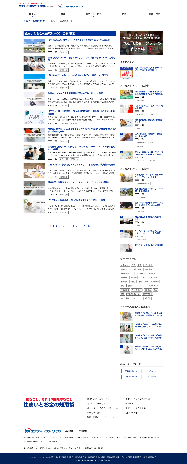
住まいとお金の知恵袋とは (137, 399)
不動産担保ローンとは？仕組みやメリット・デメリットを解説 (149, 176)
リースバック (141, 273)
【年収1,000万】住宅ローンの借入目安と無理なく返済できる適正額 (79, 40)
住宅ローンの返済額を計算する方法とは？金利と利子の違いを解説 (149, 204)
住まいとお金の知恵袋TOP (34, 21)
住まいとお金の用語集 (135, 408)
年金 (155, 290)
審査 (122, 294)
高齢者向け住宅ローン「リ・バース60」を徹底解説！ (149, 190)
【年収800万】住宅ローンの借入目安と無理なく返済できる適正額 (78, 75)
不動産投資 (125, 290)
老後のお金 (137, 269)
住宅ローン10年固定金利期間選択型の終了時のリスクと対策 (75, 93)
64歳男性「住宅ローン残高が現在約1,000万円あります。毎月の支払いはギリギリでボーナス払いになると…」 (149, 325)
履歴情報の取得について (149, 437)
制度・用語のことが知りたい (100, 417)
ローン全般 (125, 298)
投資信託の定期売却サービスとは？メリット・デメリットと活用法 (78, 182)
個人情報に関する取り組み (34, 437)
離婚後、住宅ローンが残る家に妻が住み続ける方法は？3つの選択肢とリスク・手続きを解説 (82, 130)
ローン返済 (153, 277)
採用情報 (83, 431)
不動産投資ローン (133, 294)
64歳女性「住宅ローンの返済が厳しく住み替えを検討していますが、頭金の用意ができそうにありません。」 (149, 314)
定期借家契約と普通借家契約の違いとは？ (149, 121)
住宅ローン (125, 265)
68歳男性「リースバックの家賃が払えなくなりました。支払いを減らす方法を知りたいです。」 (149, 347)
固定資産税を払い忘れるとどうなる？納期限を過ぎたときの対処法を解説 (149, 93)
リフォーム (142, 286)
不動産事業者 (147, 294)
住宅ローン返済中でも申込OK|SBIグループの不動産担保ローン (148, 69)
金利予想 (147, 298)
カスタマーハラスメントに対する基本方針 (119, 437)
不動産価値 (155, 282)
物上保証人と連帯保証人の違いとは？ (148, 218)
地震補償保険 (153, 286)
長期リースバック (131, 377)
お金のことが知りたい (97, 403)
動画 (124, 14)
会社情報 (69, 431)
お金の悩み (148, 269)
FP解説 (133, 282)
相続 (140, 282)
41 (77, 226)
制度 (139, 265)
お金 (63, 14)
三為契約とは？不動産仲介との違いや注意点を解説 (149, 135)
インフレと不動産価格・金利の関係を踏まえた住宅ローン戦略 (76, 200)
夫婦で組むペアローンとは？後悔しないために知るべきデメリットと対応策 (81, 59)
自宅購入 (152, 273)
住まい (32, 14)
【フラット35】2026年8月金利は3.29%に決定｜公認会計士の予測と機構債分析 (81, 112)
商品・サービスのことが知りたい (102, 408)
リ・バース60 (136, 290)
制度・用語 (154, 14)
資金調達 (134, 277)
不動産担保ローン (127, 273)
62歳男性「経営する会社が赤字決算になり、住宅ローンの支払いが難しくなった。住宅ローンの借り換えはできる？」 (149, 336)
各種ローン (131, 286)
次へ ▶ (87, 226)
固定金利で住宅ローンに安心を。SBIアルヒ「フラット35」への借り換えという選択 (81, 148)
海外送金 (148, 290)
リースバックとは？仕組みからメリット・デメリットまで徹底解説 (149, 232)
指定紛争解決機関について (34, 442)
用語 (133, 265)
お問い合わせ (131, 413)
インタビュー (136, 298)
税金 (146, 282)
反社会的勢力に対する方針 (88, 437)
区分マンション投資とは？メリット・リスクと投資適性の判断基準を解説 (81, 164)
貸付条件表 (53, 442)
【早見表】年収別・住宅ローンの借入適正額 (149, 107)
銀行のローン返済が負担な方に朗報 (149, 245)
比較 (122, 286)
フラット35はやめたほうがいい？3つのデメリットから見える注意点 (149, 153)
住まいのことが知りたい (98, 399)
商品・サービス (93, 14)
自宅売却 (124, 277)
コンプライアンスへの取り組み (61, 437)
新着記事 (129, 403)
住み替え (124, 282)
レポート (143, 277)
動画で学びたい (94, 413)
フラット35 (148, 265)
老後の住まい (125, 269)
